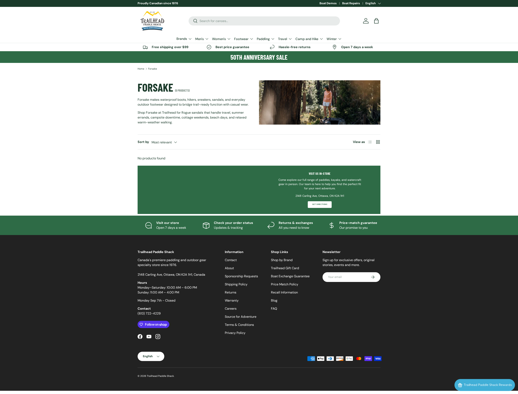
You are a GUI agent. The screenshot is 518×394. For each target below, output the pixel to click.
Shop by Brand (282, 260)
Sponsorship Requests (241, 276)
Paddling (263, 39)
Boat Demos (328, 3)
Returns (230, 292)
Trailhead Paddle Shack (160, 376)
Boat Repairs (351, 3)
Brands (181, 39)
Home (141, 68)
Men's (199, 39)
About (229, 268)
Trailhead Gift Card (285, 268)
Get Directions (319, 204)
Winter (332, 39)
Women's (219, 39)
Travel (282, 39)
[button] (376, 20)
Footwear (241, 39)
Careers (231, 308)
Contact (231, 260)
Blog (274, 300)
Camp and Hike (306, 39)
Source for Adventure (240, 317)
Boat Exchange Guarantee (290, 276)
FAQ (274, 308)
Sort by (143, 142)
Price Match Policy (284, 284)
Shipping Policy (236, 284)
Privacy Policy (235, 333)
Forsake (152, 68)
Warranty (232, 300)
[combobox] (264, 20)
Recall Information (284, 292)
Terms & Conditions (239, 325)
